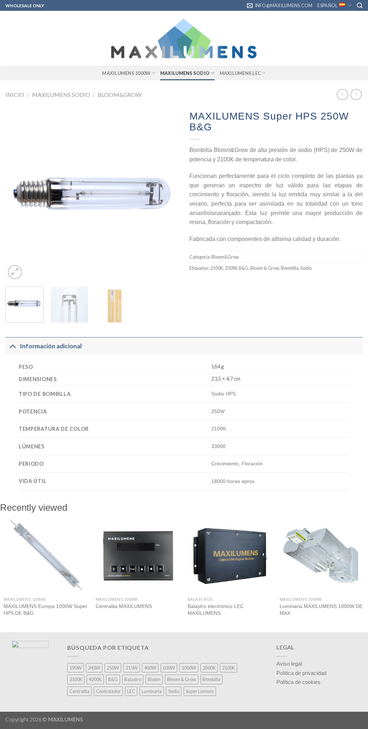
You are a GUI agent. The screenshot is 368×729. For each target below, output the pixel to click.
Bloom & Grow (264, 268)
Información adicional (51, 346)
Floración (252, 463)
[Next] (166, 193)
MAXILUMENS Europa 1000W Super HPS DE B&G (45, 609)
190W (75, 668)
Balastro (132, 679)
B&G (243, 268)
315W (131, 668)
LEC (131, 691)
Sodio (306, 268)
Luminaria (152, 691)
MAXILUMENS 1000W (126, 73)
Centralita (79, 691)
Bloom (154, 679)
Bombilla (290, 268)
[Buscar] (360, 5)
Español (327, 5)
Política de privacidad (301, 673)
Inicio (14, 94)
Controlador (108, 691)
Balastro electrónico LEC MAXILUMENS (216, 609)
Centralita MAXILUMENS (124, 606)
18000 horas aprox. (233, 481)
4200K (95, 679)
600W (169, 668)
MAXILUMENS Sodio (185, 73)
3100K (75, 679)
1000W (188, 668)
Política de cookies (298, 682)
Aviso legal (289, 664)
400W (150, 668)
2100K (216, 268)
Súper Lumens (200, 691)
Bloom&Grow (120, 94)
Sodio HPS (223, 394)
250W (231, 268)
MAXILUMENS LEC (240, 73)
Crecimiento (225, 463)
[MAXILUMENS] (184, 38)
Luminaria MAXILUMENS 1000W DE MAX (321, 609)
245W (94, 668)
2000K (209, 668)
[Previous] (18, 193)
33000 (218, 446)
